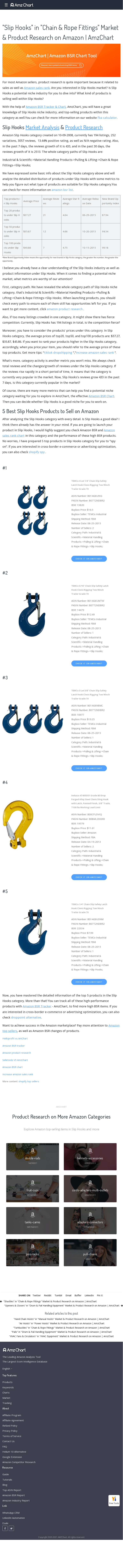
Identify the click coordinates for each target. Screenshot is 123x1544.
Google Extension (12, 1457)
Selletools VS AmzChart (15, 1060)
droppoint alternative (26, 1017)
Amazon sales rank (37, 88)
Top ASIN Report (11, 1490)
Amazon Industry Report (16, 1500)
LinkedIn (89, 1295)
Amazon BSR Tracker (37, 1006)
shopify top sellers (29, 1081)
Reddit (47, 1295)
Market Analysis (43, 127)
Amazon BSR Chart (101, 396)
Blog (4, 1484)
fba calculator (107, 118)
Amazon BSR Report (13, 1495)
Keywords (8, 1387)
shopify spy (37, 452)
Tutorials (7, 1479)
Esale (5, 1523)
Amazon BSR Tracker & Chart (46, 107)
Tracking (7, 1403)
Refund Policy (9, 1425)
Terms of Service (11, 1436)
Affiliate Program (11, 1415)
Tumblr (58, 1295)
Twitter (36, 1295)
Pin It (100, 1295)
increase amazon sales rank (95, 352)
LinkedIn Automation (13, 1517)
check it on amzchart (89, 559)
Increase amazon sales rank (17, 1074)
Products (7, 1382)
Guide (5, 1474)
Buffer (78, 1295)
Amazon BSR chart (12, 1067)
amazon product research (65, 309)
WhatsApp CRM (11, 1512)
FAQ (4, 1446)
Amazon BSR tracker (13, 1045)
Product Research (84, 127)
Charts (6, 1392)
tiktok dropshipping (58, 352)
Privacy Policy (9, 1430)
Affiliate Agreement (13, 1420)
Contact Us (8, 1441)
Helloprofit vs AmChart (15, 1038)
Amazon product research (16, 1052)
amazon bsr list (62, 190)
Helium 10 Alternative (14, 1451)
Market (6, 1397)
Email (68, 1295)
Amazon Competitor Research (19, 1462)
